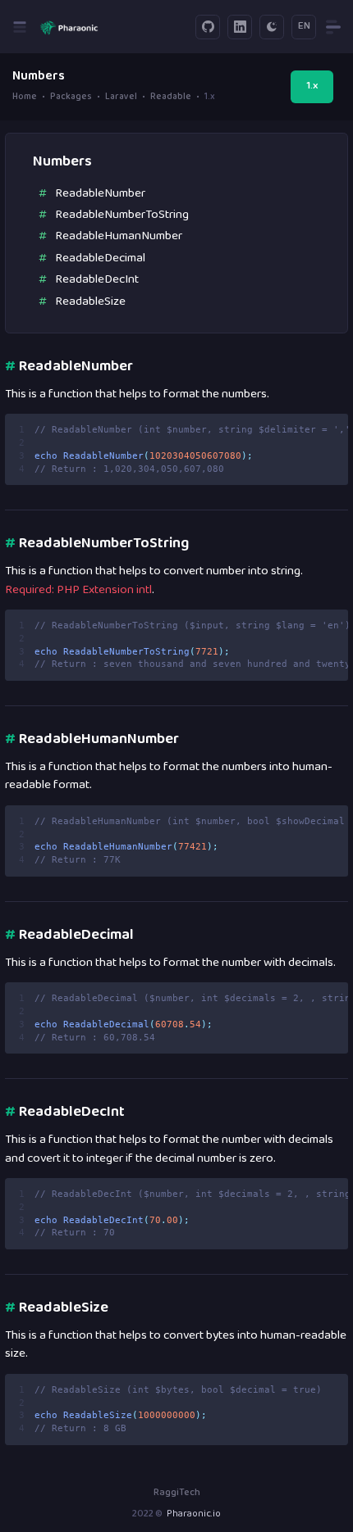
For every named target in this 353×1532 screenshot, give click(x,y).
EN (304, 26)
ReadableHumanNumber (118, 236)
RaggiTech (177, 1493)
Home (24, 97)
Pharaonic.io (194, 1514)
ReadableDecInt (97, 280)
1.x (312, 86)
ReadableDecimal (100, 258)
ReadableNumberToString (122, 215)
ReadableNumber (100, 194)
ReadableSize (90, 302)
